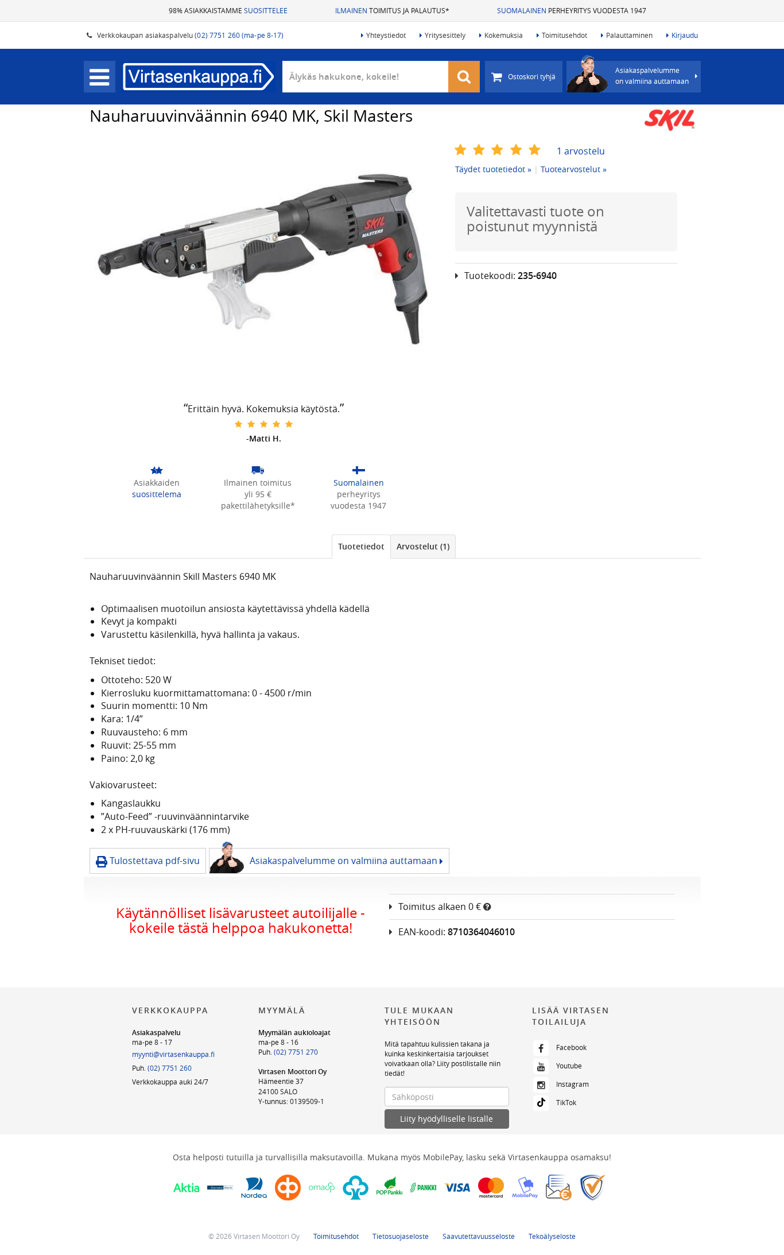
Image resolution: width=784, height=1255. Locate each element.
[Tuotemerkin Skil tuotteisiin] (669, 120)
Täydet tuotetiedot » (493, 169)
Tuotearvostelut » (574, 169)
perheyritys (358, 494)
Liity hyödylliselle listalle (446, 1118)
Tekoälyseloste (552, 1236)
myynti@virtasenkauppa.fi (173, 1054)
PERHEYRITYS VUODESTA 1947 (571, 10)
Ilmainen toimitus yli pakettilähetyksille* (258, 494)
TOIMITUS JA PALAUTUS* (392, 10)
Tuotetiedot (361, 546)
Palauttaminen (629, 35)
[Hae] (464, 76)
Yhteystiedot (386, 35)
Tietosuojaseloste (400, 1236)
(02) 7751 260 (170, 1067)
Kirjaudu (685, 35)
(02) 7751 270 (296, 1051)
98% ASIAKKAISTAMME (228, 10)
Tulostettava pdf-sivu (153, 860)
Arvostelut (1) (423, 546)
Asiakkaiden (156, 488)
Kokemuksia (503, 35)
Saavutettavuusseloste (479, 1236)
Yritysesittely (445, 35)
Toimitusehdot (564, 35)
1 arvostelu (581, 151)
